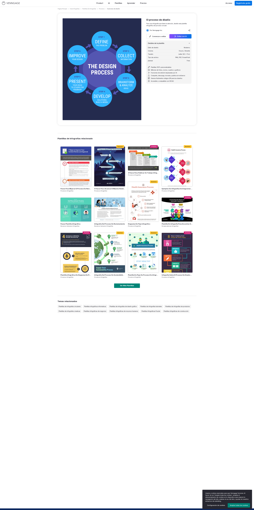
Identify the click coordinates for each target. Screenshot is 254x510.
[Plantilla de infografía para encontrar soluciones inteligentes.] (177, 209)
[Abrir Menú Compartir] (189, 30)
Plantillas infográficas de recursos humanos (124, 311)
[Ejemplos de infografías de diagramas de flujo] (177, 166)
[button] (157, 36)
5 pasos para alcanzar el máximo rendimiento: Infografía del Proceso (109, 189)
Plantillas (118, 3)
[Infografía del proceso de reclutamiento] (109, 209)
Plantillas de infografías (89, 9)
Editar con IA (182, 36)
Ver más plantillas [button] (127, 286)
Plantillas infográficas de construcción (176, 311)
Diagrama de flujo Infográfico (139, 224)
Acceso (229, 3)
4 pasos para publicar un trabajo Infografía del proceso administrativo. (143, 173)
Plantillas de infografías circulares (70, 306)
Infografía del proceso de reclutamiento (109, 224)
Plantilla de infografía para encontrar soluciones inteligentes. (177, 224)
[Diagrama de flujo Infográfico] (143, 201)
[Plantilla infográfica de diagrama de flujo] (76, 253)
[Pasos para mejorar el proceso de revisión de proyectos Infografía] (76, 166)
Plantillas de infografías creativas (69, 311)
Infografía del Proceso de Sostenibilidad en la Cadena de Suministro (109, 275)
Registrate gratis (243, 3)
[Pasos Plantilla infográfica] (76, 209)
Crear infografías (75, 9)
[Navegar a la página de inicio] (11, 3)
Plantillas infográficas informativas (95, 306)
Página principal (62, 9)
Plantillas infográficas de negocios (95, 311)
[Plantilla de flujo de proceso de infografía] (143, 253)
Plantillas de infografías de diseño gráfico (123, 306)
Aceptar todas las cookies (239, 505)
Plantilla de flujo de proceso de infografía (143, 275)
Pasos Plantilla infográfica (70, 224)
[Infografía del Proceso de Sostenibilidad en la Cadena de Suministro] (109, 253)
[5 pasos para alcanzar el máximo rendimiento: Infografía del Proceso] (109, 166)
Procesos (102, 9)
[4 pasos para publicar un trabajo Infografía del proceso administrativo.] (143, 158)
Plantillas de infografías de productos (177, 306)
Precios (143, 3)
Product (99, 3)
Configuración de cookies (216, 505)
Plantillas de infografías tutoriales (151, 306)
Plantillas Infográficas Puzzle (151, 311)
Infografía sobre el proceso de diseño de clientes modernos (177, 275)
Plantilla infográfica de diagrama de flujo (76, 275)
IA (109, 3)
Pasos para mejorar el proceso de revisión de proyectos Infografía (76, 189)
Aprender (131, 3)
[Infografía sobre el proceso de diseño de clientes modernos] (177, 253)
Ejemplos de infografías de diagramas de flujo (177, 189)
